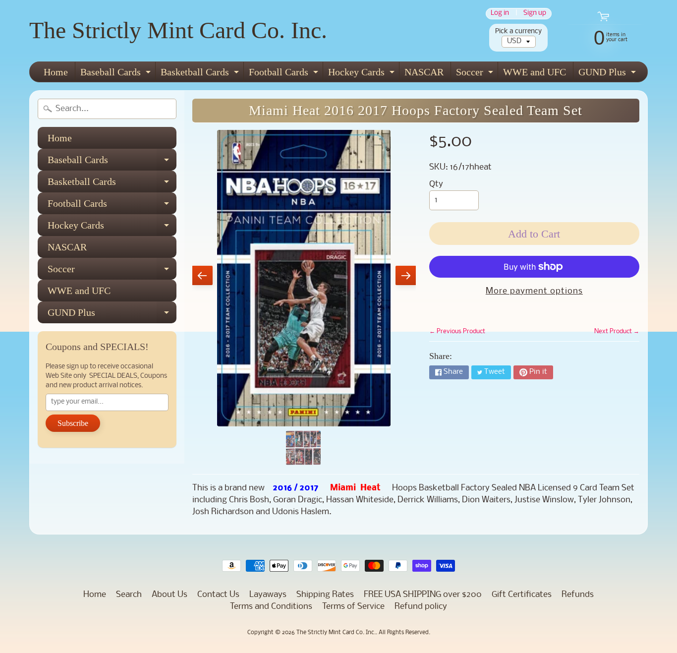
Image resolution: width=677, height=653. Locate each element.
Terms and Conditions (271, 606)
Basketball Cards (201, 74)
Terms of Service (353, 606)
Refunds (578, 594)
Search (129, 594)
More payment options (534, 291)
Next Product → (616, 331)
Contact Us (218, 594)
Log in (500, 13)
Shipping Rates (325, 594)
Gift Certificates (522, 594)
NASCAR (424, 71)
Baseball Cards (116, 74)
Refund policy (421, 606)
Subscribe (72, 423)
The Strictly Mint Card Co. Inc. (178, 30)
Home (56, 71)
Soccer (476, 74)
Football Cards (285, 74)
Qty (436, 184)
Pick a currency (518, 31)
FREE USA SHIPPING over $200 (423, 594)
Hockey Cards (362, 74)
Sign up (534, 13)
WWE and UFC (534, 71)
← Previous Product (457, 331)
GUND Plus (608, 74)
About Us (169, 594)
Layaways (267, 594)
